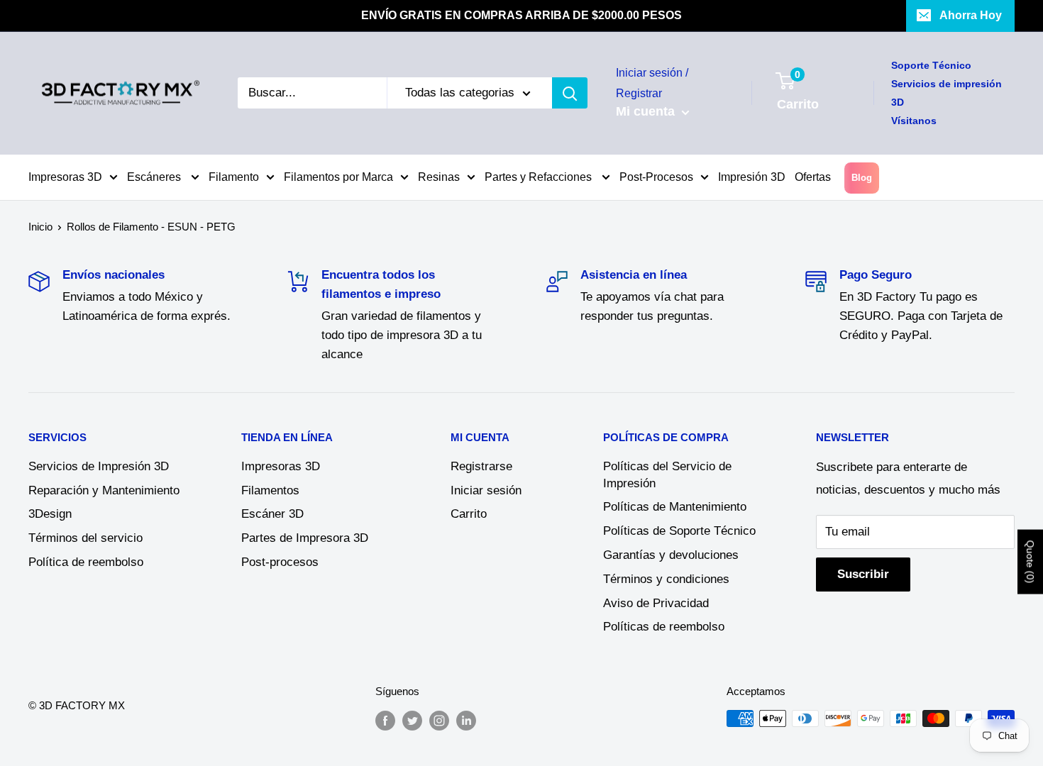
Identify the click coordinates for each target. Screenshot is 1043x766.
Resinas (439, 177)
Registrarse (481, 466)
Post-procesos (280, 562)
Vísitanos (914, 120)
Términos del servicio (85, 538)
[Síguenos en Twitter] (412, 720)
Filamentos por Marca (338, 177)
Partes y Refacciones (540, 177)
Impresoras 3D (65, 177)
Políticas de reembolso (663, 626)
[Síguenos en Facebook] (385, 720)
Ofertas (813, 177)
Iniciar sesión (486, 490)
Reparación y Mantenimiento (104, 490)
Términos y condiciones (666, 579)
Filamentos (270, 490)
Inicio (40, 227)
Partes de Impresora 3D (304, 538)
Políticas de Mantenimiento (674, 507)
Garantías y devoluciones (671, 555)
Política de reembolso (85, 562)
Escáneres (155, 177)
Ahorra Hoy (970, 15)
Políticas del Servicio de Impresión (667, 475)
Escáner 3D (272, 514)
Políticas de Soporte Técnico (679, 531)
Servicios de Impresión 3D (98, 466)
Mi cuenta (647, 111)
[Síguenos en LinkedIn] (466, 720)
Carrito (469, 514)
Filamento (234, 177)
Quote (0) (1030, 561)
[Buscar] (569, 93)
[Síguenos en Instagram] (439, 720)
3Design (50, 514)
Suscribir (863, 574)
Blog (861, 177)
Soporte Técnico (931, 65)
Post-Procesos (656, 177)
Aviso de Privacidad (656, 603)
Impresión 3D (751, 177)
